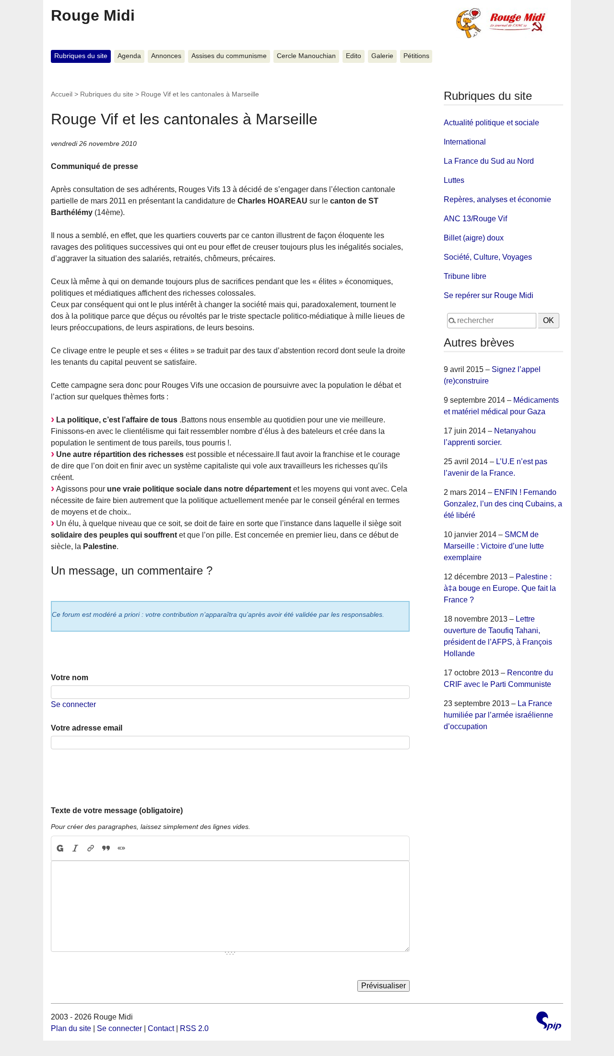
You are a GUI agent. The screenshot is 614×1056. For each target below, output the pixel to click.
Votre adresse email (86, 728)
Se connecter (73, 704)
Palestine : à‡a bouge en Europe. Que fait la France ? (500, 588)
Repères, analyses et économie (497, 199)
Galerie (382, 56)
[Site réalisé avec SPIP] (548, 1022)
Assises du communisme (229, 56)
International (465, 142)
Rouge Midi (93, 15)
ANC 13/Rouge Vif (475, 219)
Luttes (454, 180)
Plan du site (71, 1028)
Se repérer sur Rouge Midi (488, 295)
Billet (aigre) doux (474, 238)
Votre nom (69, 677)
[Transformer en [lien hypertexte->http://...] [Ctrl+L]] (90, 848)
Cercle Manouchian (306, 56)
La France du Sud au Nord (489, 161)
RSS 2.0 (194, 1028)
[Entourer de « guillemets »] (121, 848)
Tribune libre (465, 276)
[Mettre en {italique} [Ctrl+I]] (75, 848)
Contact (161, 1028)
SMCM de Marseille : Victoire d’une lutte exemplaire (494, 546)
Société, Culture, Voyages (488, 257)
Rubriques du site (80, 56)
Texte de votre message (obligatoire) (117, 810)
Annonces (166, 56)
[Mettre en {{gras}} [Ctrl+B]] (59, 848)
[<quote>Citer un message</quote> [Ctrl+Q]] (106, 848)
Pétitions (416, 56)
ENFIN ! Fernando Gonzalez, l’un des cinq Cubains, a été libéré (503, 503)
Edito (353, 56)
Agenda (129, 56)
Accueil (61, 94)
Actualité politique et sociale (491, 123)
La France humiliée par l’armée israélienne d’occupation (498, 715)
